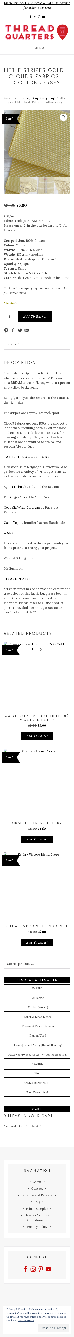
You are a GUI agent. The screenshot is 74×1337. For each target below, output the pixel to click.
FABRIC (37, 988)
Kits (37, 1073)
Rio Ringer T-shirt (17, 497)
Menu (39, 48)
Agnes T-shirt (14, 487)
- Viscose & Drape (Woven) (37, 1026)
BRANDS (37, 1064)
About (37, 1182)
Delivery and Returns (37, 1195)
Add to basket (35, 316)
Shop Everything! (43, 98)
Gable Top (11, 523)
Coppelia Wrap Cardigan (22, 507)
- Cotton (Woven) (37, 1007)
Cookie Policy (26, 1320)
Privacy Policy (37, 1227)
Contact (37, 1188)
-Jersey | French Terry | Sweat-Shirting (37, 1045)
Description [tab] (17, 344)
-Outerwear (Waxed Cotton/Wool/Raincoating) (37, 1054)
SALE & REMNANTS (37, 1083)
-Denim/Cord (37, 1035)
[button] (63, 117)
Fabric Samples (37, 1209)
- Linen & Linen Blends (37, 1017)
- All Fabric (37, 998)
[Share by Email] (26, 330)
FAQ (37, 1202)
